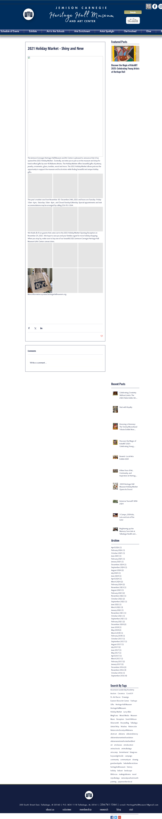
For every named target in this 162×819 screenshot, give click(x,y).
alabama (121, 734)
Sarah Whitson (131, 719)
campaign (128, 756)
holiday (113, 771)
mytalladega (115, 778)
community (114, 760)
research (104, 809)
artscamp (114, 752)
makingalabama (125, 774)
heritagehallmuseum (117, 767)
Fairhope (134, 701)
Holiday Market (116, 712)
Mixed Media (124, 715)
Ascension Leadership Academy (122, 690)
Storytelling (124, 723)
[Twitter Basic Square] (115, 817)
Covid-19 (129, 693)
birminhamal (123, 752)
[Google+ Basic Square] (119, 817)
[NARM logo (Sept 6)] (148, 6)
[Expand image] (40, 186)
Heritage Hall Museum (124, 704)
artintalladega (126, 749)
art (111, 745)
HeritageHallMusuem (118, 708)
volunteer (67, 809)
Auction (113, 693)
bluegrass (133, 752)
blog (119, 809)
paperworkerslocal (125, 782)
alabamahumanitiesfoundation (121, 738)
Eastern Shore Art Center (119, 701)
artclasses (118, 745)
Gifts (112, 704)
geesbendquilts (116, 763)
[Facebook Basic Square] (111, 817)
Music (112, 719)
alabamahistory (132, 734)
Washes (124, 726)
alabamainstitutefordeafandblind (122, 741)
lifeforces (113, 774)
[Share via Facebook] (29, 328)
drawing (135, 760)
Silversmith (114, 723)
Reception (120, 719)
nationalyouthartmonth (129, 778)
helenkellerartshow (131, 763)
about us (50, 809)
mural (134, 774)
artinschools (115, 749)
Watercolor (132, 726)
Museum (134, 715)
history (129, 767)
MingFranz (114, 715)
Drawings (125, 697)
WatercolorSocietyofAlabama (121, 730)
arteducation (128, 745)
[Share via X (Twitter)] (35, 328)
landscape (128, 771)
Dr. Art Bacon (115, 697)
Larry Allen (127, 712)
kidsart (120, 771)
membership (86, 809)
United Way (114, 726)
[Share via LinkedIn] (41, 328)
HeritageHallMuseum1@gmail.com (142, 805)
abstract (113, 734)
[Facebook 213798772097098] (154, 6)
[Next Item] (135, 54)
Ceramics (121, 693)
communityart (125, 760)
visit (131, 809)
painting (113, 782)
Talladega (133, 723)
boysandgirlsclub (116, 756)
